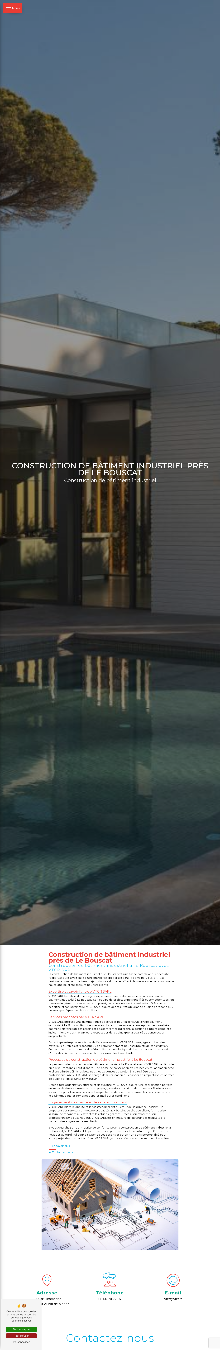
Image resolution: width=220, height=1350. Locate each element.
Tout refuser (21, 1335)
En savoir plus (61, 1146)
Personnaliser (21, 1342)
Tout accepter (21, 1329)
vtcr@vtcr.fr (173, 1299)
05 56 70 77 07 (110, 1299)
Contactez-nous (62, 1152)
